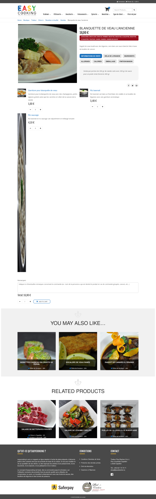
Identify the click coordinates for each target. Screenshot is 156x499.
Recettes (111, 36)
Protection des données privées (91, 463)
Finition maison (125, 61)
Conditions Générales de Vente (90, 459)
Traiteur (34, 20)
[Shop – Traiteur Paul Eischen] (27, 10)
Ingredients (129, 56)
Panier (129, 2)
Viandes (63, 20)
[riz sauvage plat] (22, 192)
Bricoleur (92, 36)
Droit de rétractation (87, 466)
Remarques (22, 280)
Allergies (85, 61)
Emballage (110, 61)
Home (20, 20)
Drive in (41, 20)
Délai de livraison (112, 56)
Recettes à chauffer (51, 20)
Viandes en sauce (112, 39)
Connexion (121, 2)
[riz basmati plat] (84, 93)
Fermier (105, 36)
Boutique (26, 20)
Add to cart (43, 302)
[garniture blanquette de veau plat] (22, 93)
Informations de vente (90, 56)
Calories (98, 61)
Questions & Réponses (88, 470)
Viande (98, 39)
